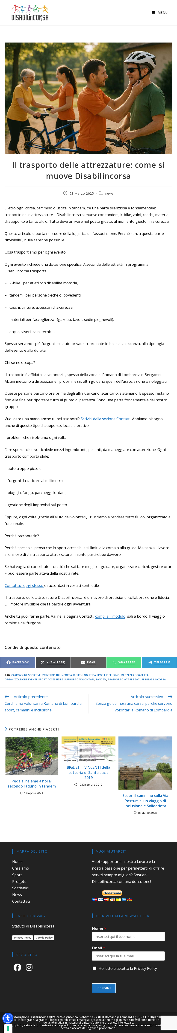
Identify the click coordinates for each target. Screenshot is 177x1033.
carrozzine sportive (26, 675)
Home (17, 861)
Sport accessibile (50, 679)
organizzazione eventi (21, 679)
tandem (100, 679)
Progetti (19, 881)
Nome (99, 928)
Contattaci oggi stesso (24, 585)
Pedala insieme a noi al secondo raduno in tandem (32, 784)
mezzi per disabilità (134, 675)
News (17, 894)
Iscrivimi (104, 988)
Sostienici (20, 887)
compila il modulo (110, 616)
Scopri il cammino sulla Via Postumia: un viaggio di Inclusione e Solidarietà (145, 800)
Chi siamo (20, 868)
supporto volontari (79, 679)
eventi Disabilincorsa (57, 675)
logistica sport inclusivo (101, 675)
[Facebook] (18, 967)
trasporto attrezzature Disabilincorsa (137, 679)
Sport (17, 874)
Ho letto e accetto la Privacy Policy (128, 968)
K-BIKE (77, 675)
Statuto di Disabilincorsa (33, 926)
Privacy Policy (22, 937)
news (109, 193)
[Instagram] (30, 967)
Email (98, 948)
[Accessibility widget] (7, 1018)
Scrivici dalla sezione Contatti (105, 418)
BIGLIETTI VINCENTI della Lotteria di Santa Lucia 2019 (88, 772)
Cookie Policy (44, 937)
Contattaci (21, 901)
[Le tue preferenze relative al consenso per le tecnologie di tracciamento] (8, 1028)
